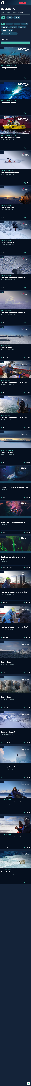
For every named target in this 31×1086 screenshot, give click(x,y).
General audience (7, 30)
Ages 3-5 (9, 24)
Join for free (22, 2)
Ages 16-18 (22, 27)
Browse (2, 12)
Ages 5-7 (17, 24)
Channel (17, 17)
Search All (20, 12)
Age (3, 17)
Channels (14, 12)
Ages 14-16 (13, 27)
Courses (8, 12)
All (3, 24)
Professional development (9, 33)
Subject (9, 17)
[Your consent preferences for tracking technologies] (28, 1083)
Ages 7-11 (24, 24)
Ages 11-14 (4, 27)
